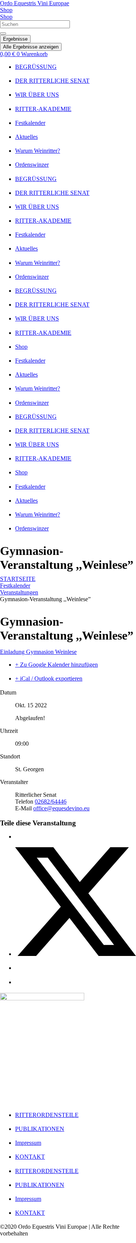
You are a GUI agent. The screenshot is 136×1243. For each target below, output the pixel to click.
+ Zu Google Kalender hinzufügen (56, 664)
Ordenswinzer (32, 164)
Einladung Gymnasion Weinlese (38, 652)
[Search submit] (3, 33)
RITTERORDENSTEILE (47, 1115)
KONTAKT (30, 1156)
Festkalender (30, 123)
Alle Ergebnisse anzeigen (31, 47)
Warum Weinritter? (37, 150)
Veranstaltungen (19, 592)
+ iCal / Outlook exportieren (48, 678)
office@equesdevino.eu (61, 808)
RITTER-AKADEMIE (43, 109)
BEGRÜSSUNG (36, 67)
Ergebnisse (15, 39)
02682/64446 (50, 801)
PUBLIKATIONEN (39, 1129)
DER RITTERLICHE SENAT (52, 80)
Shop (21, 346)
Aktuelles (26, 137)
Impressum (28, 1143)
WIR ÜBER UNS (37, 94)
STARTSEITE (18, 579)
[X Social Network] (75, 954)
